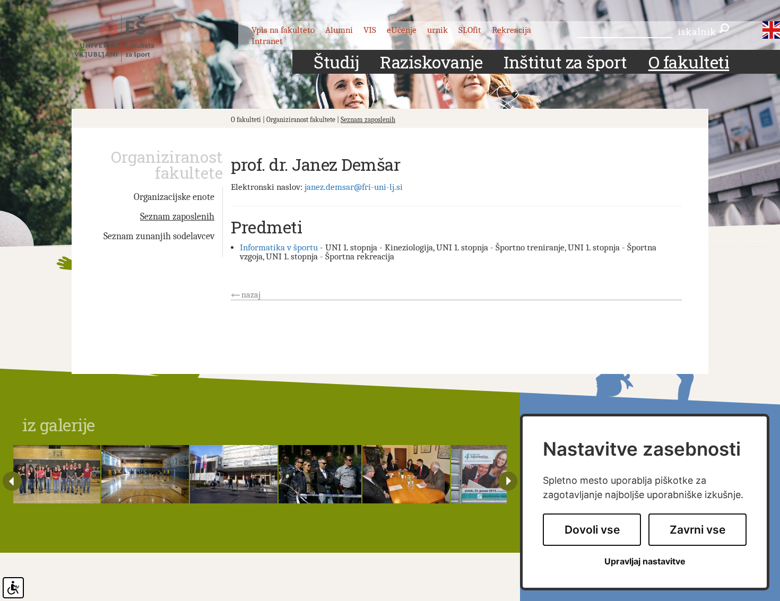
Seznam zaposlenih (368, 120)
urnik (437, 30)
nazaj (251, 295)
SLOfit (469, 30)
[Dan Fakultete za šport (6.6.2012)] (56, 474)
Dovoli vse (592, 529)
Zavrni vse (697, 529)
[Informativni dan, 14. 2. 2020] (234, 474)
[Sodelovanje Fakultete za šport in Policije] (320, 474)
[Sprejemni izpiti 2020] (145, 474)
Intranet (267, 41)
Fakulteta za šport (126, 39)
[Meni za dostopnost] (13, 587)
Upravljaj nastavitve (645, 561)
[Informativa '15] (495, 474)
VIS (369, 30)
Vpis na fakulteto (283, 30)
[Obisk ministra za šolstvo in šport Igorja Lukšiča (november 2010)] (406, 474)
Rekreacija (511, 30)
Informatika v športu (279, 247)
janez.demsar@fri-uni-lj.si (354, 187)
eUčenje (402, 30)
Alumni (339, 30)
